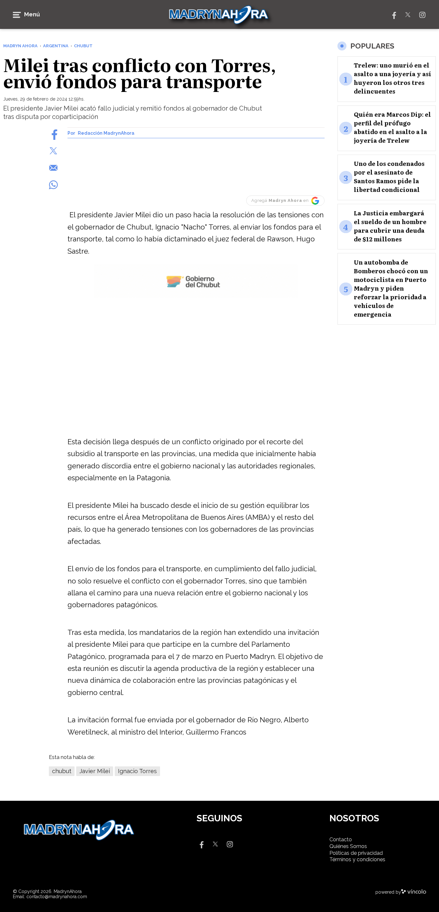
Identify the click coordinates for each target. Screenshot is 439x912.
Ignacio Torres (137, 771)
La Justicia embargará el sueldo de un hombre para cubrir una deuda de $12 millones (390, 226)
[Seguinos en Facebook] (393, 14)
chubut (61, 771)
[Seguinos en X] (408, 14)
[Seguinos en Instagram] (422, 14)
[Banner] (196, 296)
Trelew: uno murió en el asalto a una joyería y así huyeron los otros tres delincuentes (392, 78)
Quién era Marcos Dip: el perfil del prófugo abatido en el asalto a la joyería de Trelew (392, 127)
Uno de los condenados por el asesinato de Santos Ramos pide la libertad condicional (389, 176)
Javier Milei (94, 771)
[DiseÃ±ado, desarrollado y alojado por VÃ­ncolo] (413, 892)
